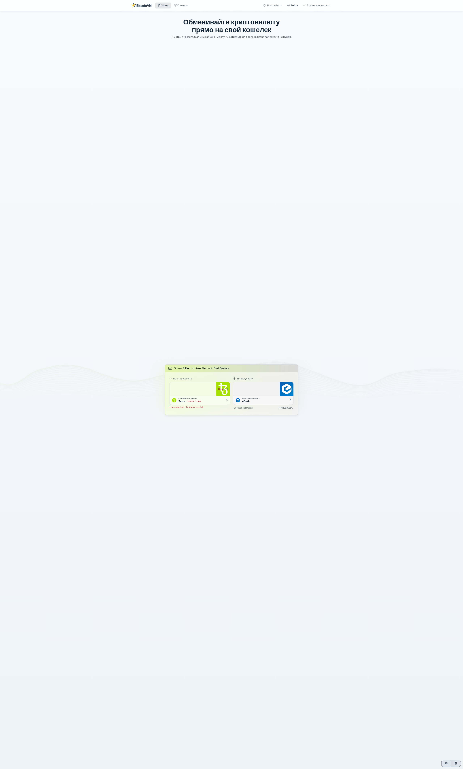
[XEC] (287, 389)
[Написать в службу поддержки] (446, 763)
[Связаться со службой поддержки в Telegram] (456, 763)
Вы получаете (244, 378)
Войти (294, 5)
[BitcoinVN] (141, 5)
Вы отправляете (182, 378)
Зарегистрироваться (318, 5)
